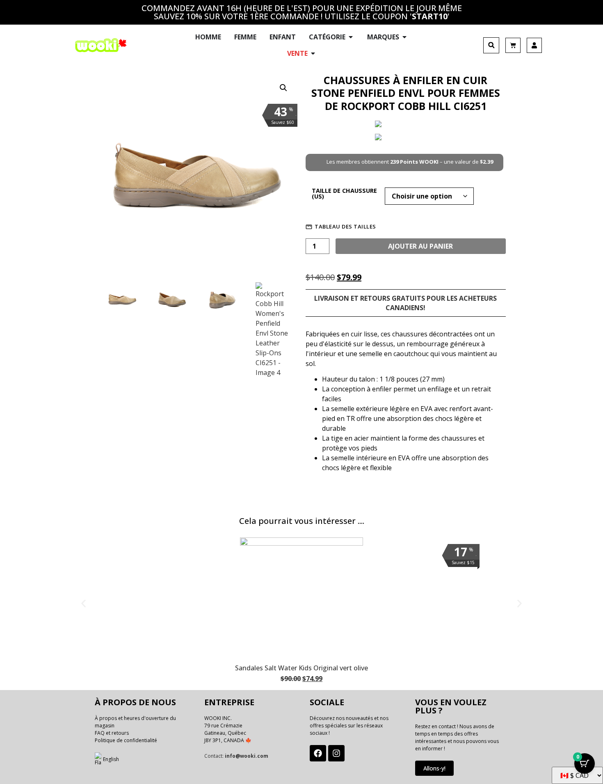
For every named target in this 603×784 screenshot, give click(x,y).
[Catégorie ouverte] (350, 37)
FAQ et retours (112, 732)
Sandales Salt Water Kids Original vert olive (301, 667)
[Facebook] (318, 753)
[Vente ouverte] (313, 53)
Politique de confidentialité (126, 740)
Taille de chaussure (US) (344, 194)
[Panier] (513, 45)
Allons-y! (434, 768)
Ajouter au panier (420, 246)
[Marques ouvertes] (404, 37)
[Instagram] (336, 753)
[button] (491, 45)
